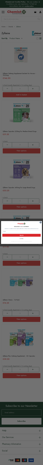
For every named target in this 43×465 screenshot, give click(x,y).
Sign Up (21, 235)
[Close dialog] (41, 222)
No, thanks (21, 238)
